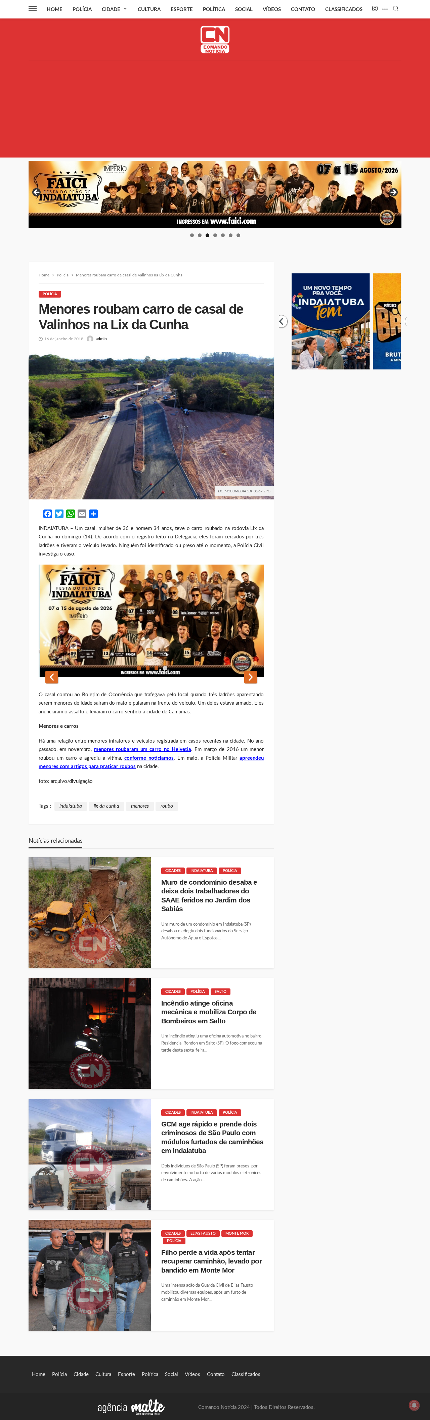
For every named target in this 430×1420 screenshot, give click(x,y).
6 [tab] (230, 235)
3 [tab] (207, 235)
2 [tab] (200, 235)
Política (214, 9)
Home (54, 9)
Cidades (173, 871)
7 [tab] (238, 235)
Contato (303, 9)
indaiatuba (70, 806)
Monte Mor (237, 1233)
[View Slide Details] (215, 194)
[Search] (395, 9)
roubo (167, 806)
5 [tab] (223, 235)
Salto (220, 991)
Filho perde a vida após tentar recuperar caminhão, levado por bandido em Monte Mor (211, 1261)
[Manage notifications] (414, 1405)
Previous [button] (37, 193)
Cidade (111, 9)
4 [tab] (215, 235)
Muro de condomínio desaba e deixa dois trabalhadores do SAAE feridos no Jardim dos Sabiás (209, 895)
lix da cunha (106, 806)
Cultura (149, 9)
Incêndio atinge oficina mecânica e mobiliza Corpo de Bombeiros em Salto (208, 1012)
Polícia (82, 9)
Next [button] (393, 193)
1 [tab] (192, 235)
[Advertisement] (215, 110)
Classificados (343, 9)
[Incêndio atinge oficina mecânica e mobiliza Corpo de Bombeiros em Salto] (90, 1033)
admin (101, 339)
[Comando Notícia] (215, 39)
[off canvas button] (33, 8)
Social (244, 9)
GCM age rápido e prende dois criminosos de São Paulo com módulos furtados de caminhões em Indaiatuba (212, 1137)
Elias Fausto (203, 1233)
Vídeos (272, 9)
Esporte (182, 9)
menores (140, 806)
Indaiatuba (201, 871)
